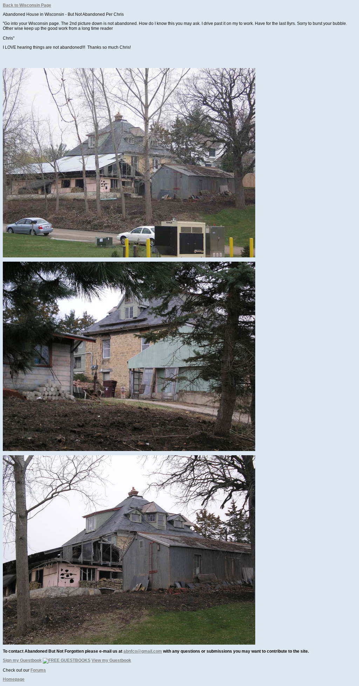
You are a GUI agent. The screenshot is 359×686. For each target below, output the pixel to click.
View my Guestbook (111, 660)
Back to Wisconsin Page (27, 5)
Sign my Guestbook (22, 660)
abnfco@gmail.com (142, 651)
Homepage (14, 679)
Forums (38, 670)
